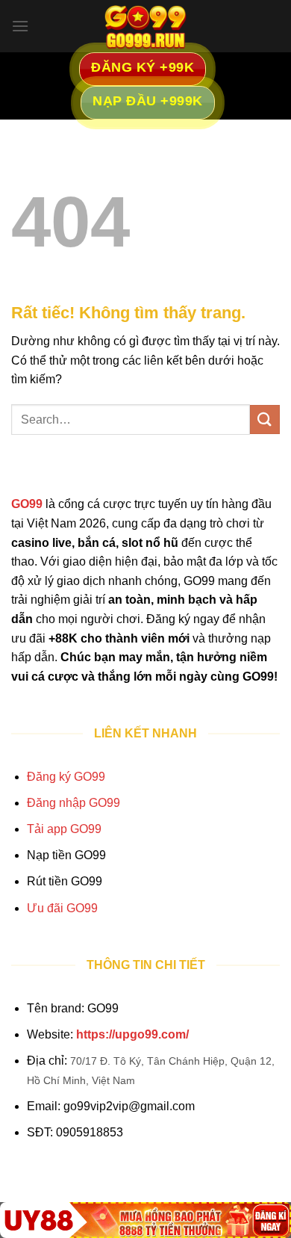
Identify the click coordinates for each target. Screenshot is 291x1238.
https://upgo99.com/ (132, 1034)
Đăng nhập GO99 (73, 802)
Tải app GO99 (64, 829)
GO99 (27, 504)
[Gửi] (265, 419)
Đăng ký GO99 (66, 776)
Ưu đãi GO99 (62, 908)
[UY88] (145, 1220)
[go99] (145, 26)
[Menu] (20, 25)
